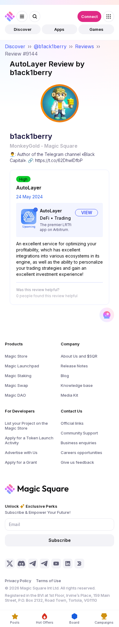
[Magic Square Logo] (10, 16)
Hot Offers (44, 622)
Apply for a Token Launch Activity (29, 440)
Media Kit (69, 395)
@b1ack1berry (50, 46)
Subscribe (60, 540)
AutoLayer (51, 210)
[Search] (34, 16)
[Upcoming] (28, 216)
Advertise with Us (21, 452)
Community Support (79, 433)
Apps (59, 29)
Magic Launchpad (22, 365)
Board (74, 622)
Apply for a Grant (21, 462)
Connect (89, 16)
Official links (72, 423)
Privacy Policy (18, 580)
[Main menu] (21, 16)
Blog (65, 375)
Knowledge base (77, 385)
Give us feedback (77, 462)
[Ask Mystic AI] (106, 315)
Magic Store (16, 356)
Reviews (84, 46)
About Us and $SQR (79, 356)
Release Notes (74, 365)
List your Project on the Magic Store (26, 426)
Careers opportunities (81, 452)
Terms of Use (48, 580)
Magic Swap (16, 385)
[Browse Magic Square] (108, 16)
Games (96, 29)
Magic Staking (18, 375)
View (86, 212)
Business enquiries (78, 442)
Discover (22, 29)
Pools (15, 622)
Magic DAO (15, 395)
